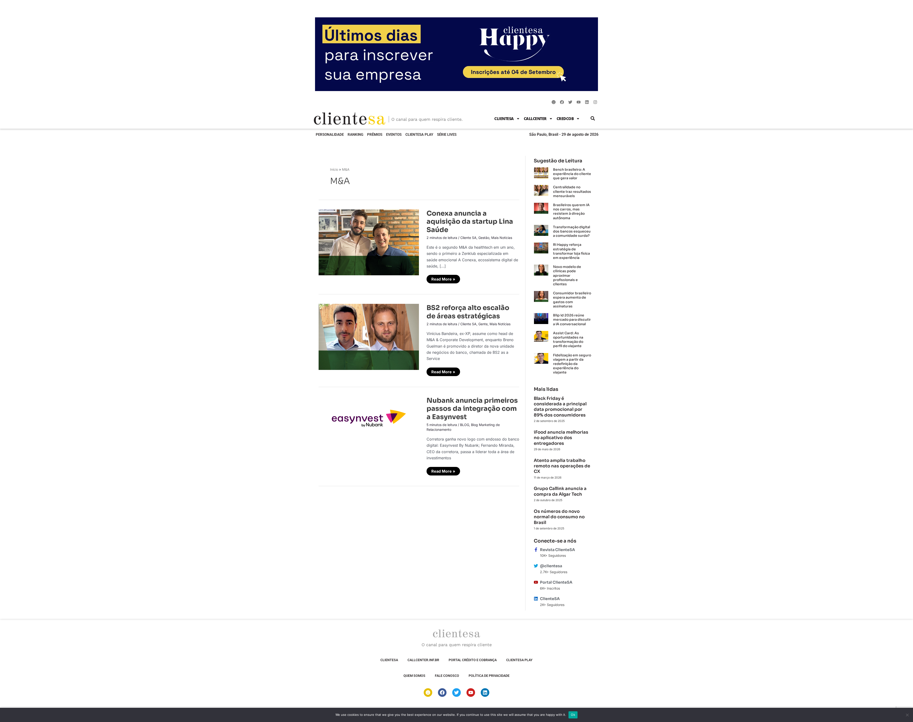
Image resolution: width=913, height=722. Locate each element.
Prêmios (374, 134)
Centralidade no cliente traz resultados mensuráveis (572, 191)
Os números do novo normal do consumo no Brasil (559, 517)
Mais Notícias (501, 238)
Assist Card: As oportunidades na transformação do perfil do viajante (568, 339)
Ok (573, 715)
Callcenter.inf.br (423, 660)
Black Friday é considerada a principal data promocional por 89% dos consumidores (560, 407)
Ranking (355, 134)
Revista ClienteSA (557, 549)
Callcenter (535, 118)
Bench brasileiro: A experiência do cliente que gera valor (572, 173)
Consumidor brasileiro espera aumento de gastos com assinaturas (572, 299)
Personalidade (330, 134)
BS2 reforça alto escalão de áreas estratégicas (468, 312)
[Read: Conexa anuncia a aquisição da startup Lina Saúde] (369, 242)
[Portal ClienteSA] (536, 582)
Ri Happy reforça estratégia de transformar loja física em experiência (571, 251)
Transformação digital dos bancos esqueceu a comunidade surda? (572, 231)
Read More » (443, 278)
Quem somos (414, 676)
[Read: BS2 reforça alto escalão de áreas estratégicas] (369, 336)
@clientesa (551, 565)
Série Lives (446, 134)
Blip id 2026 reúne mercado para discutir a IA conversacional (572, 319)
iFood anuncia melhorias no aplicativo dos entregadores (561, 438)
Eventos (394, 134)
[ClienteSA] (536, 598)
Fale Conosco (447, 676)
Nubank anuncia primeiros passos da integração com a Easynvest (472, 408)
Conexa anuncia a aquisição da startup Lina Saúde (470, 221)
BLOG (464, 425)
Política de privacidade (489, 676)
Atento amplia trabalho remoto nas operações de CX (562, 466)
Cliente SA (468, 238)
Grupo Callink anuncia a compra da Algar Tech (560, 491)
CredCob (565, 118)
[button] (593, 118)
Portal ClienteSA (556, 582)
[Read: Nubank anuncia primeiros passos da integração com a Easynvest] (369, 416)
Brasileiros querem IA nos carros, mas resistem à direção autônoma (571, 211)
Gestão (483, 238)
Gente (483, 324)
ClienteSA (504, 118)
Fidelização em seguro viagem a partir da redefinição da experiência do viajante (572, 364)
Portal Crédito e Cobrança (473, 660)
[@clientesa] (536, 566)
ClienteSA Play (419, 134)
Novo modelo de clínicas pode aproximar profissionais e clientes (567, 275)
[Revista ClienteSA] (536, 550)
